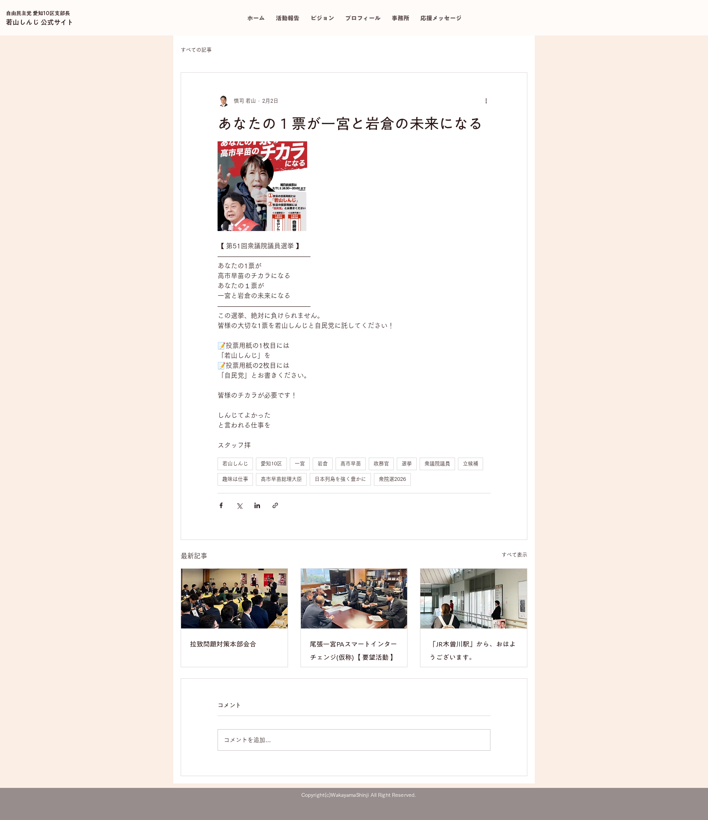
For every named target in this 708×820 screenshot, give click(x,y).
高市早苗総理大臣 (281, 479)
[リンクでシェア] (275, 505)
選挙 (407, 463)
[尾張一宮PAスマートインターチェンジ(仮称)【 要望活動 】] (354, 598)
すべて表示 (514, 554)
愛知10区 (271, 463)
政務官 (381, 463)
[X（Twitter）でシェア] (239, 505)
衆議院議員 (437, 463)
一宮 (300, 463)
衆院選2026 (392, 479)
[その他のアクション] (486, 100)
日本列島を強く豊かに (340, 479)
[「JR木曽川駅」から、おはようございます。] (473, 598)
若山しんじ (235, 463)
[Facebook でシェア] (221, 505)
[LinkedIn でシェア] (257, 505)
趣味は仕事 (235, 479)
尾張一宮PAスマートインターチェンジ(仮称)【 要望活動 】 (353, 651)
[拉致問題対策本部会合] (234, 598)
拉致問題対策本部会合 (223, 644)
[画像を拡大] (262, 186)
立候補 (470, 463)
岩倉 (322, 463)
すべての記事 (196, 49)
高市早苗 (350, 463)
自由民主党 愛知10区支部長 (38, 13)
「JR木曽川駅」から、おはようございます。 (472, 651)
